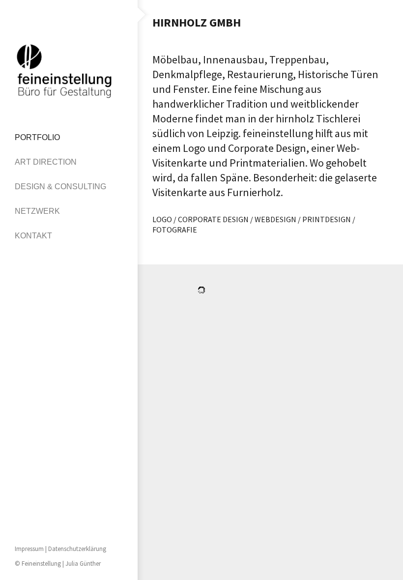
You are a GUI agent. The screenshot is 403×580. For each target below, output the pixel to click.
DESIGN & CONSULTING (60, 186)
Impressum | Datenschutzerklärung (60, 549)
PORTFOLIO (37, 137)
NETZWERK (37, 211)
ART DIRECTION (46, 162)
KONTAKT (33, 236)
